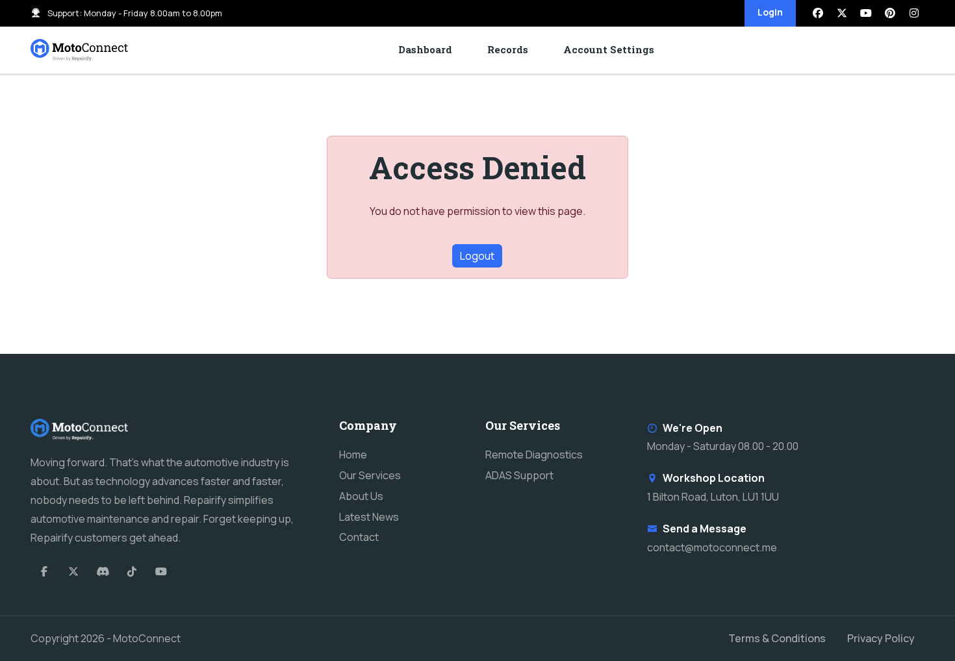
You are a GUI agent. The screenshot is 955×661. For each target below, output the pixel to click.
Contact (359, 537)
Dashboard (425, 49)
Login (770, 12)
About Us (361, 496)
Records (507, 49)
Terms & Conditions (777, 638)
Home (353, 454)
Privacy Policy (881, 638)
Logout (477, 256)
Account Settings (608, 49)
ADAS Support (519, 475)
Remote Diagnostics (534, 454)
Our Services (370, 475)
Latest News (369, 517)
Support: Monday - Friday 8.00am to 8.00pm (134, 13)
